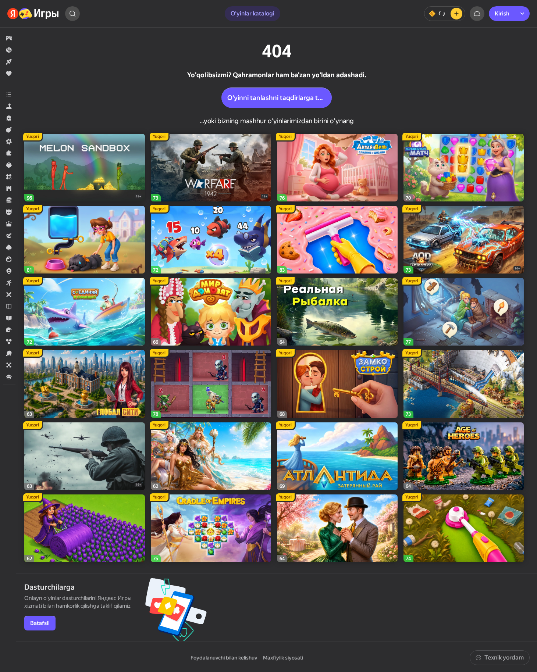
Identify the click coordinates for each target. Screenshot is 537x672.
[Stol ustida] (8, 365)
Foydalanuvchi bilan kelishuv (224, 658)
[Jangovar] (8, 130)
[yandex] (33, 13)
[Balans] (444, 13)
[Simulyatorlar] (8, 106)
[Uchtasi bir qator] (8, 177)
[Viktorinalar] (8, 377)
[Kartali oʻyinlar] (8, 247)
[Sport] (8, 353)
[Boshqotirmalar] (8, 153)
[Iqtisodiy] (8, 200)
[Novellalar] (8, 306)
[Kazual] (8, 165)
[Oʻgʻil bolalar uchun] (8, 212)
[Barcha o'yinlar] (8, 38)
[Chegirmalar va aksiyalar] (8, 50)
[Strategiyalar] (8, 188)
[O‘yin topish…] (72, 13)
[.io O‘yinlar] (8, 271)
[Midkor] (8, 141)
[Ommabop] (8, 73)
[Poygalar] (8, 330)
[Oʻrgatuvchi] (8, 318)
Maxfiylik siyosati (283, 658)
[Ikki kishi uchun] (8, 294)
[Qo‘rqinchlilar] (8, 118)
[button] (8, 38)
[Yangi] (8, 62)
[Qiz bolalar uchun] (8, 259)
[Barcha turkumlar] (8, 94)
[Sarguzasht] (8, 236)
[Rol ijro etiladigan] (8, 224)
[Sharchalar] (8, 341)
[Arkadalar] (8, 283)
